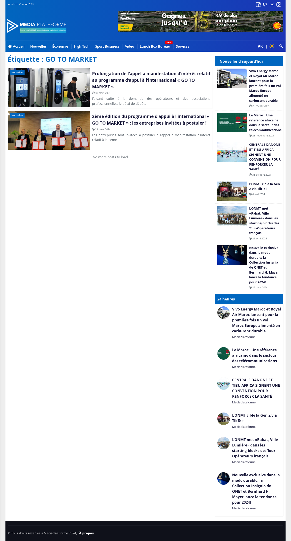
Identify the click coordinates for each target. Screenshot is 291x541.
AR (260, 46)
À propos (86, 533)
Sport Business (107, 46)
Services (182, 46)
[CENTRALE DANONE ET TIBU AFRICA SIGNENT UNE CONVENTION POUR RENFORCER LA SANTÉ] (249, 159)
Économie (60, 46)
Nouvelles (38, 46)
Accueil (18, 46)
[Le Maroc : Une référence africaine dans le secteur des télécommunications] (249, 125)
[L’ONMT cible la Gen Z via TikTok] (249, 191)
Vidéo (129, 46)
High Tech (82, 46)
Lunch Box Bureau (155, 46)
